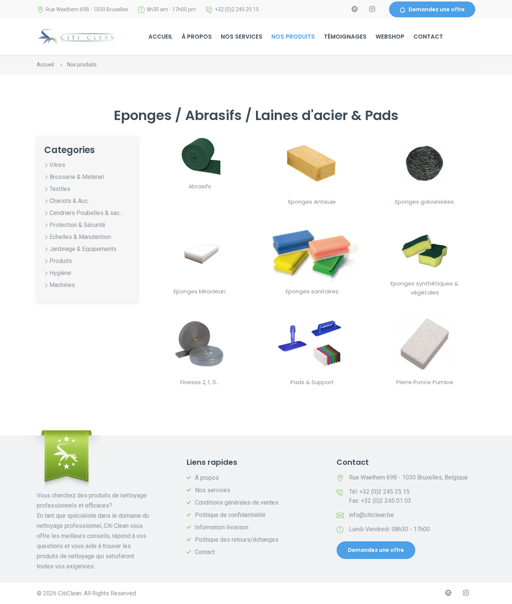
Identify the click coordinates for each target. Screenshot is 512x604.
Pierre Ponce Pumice (424, 382)
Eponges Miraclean (200, 291)
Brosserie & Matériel (76, 176)
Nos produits (293, 37)
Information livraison (222, 527)
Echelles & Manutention (80, 236)
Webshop (390, 37)
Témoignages (345, 37)
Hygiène (60, 272)
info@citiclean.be (371, 514)
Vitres (57, 164)
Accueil (160, 37)
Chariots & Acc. (69, 200)
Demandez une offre (437, 9)
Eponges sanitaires (312, 291)
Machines (62, 284)
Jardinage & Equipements (83, 248)
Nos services (241, 37)
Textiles (59, 188)
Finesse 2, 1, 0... (199, 382)
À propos (196, 37)
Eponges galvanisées (424, 202)
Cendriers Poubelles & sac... (86, 212)
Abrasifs (200, 186)
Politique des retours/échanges (236, 539)
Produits (60, 260)
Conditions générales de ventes (236, 502)
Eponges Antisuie (312, 202)
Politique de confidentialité (230, 514)
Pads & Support (312, 382)
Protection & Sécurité (77, 224)
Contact (428, 37)
